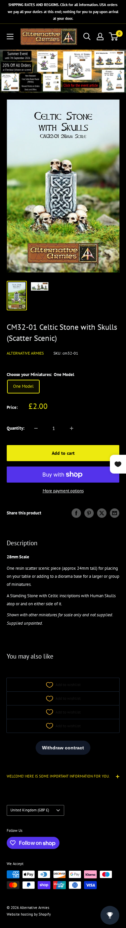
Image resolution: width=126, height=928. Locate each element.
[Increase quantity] (72, 428)
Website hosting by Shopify (29, 914)
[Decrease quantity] (36, 428)
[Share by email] (114, 513)
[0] (114, 37)
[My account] (100, 36)
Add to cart (63, 453)
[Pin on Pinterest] (89, 513)
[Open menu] (10, 36)
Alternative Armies (25, 353)
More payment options (63, 491)
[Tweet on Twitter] (102, 513)
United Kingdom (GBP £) (29, 810)
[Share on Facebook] (76, 513)
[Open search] (87, 36)
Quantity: (16, 428)
